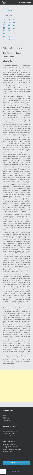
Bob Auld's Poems (7, 451)
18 (14, 33)
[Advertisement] (16, 385)
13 (4, 31)
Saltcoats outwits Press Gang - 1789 (12, 449)
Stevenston (5, 417)
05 (9, 22)
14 (9, 31)
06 (14, 22)
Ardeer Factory (6, 418)
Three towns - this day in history (10, 430)
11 (9, 28)
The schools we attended (9, 433)
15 (14, 31)
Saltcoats (5, 415)
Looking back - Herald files (9, 444)
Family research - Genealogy (10, 431)
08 (9, 25)
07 (4, 25)
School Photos (6, 420)
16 (4, 33)
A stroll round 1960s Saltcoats (10, 446)
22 (4, 39)
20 (9, 36)
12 (14, 28)
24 (14, 39)
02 (9, 19)
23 (9, 39)
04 (4, 22)
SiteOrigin (15, 471)
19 (4, 36)
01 (4, 19)
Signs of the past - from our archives (11, 448)
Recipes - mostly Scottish (9, 435)
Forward (9, 10)
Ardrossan (5, 414)
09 (14, 25)
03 (14, 19)
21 (14, 36)
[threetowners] (4, 2)
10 (4, 28)
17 (9, 33)
